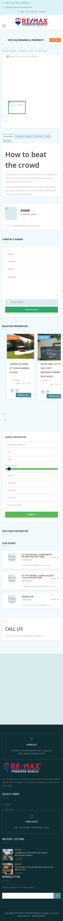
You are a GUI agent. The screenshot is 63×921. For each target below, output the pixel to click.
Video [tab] (48, 136)
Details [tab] (28, 136)
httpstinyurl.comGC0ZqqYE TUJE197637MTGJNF (38, 576)
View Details (23, 395)
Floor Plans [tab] (38, 136)
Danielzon (28, 596)
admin (14, 51)
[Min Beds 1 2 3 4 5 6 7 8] (31, 483)
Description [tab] (8, 136)
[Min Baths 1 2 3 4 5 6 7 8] (31, 491)
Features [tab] (19, 136)
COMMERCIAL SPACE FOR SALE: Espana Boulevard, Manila (31, 854)
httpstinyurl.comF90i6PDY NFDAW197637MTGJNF (37, 555)
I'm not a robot (17, 302)
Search (31, 514)
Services (9, 809)
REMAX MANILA (39, 915)
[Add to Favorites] (17, 390)
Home (7, 805)
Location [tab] (7, 141)
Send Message (31, 309)
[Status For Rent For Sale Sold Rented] (31, 476)
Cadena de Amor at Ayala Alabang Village (20, 368)
